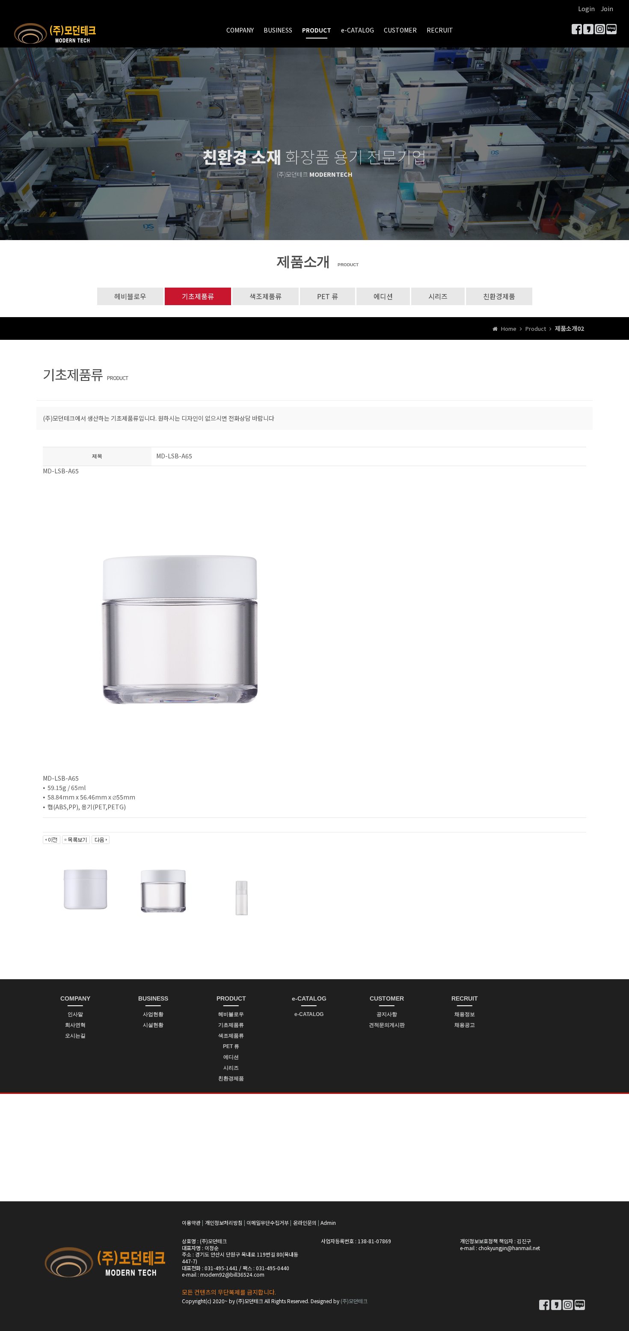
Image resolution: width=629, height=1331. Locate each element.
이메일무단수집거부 (267, 1222)
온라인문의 (305, 1222)
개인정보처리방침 (224, 1222)
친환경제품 (499, 296)
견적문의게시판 (387, 1025)
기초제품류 (198, 296)
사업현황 (153, 1014)
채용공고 (464, 1025)
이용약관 (191, 1222)
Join (607, 8)
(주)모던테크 (354, 1300)
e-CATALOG (357, 30)
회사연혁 (75, 1025)
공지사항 (387, 1014)
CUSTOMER (400, 30)
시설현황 (153, 1025)
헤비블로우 (130, 296)
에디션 (383, 296)
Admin (328, 1222)
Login (586, 8)
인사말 (75, 1014)
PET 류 (327, 296)
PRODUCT (316, 30)
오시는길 (75, 1036)
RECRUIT (440, 30)
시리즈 (438, 296)
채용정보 (464, 1014)
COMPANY (240, 30)
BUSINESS (278, 30)
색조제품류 (265, 296)
